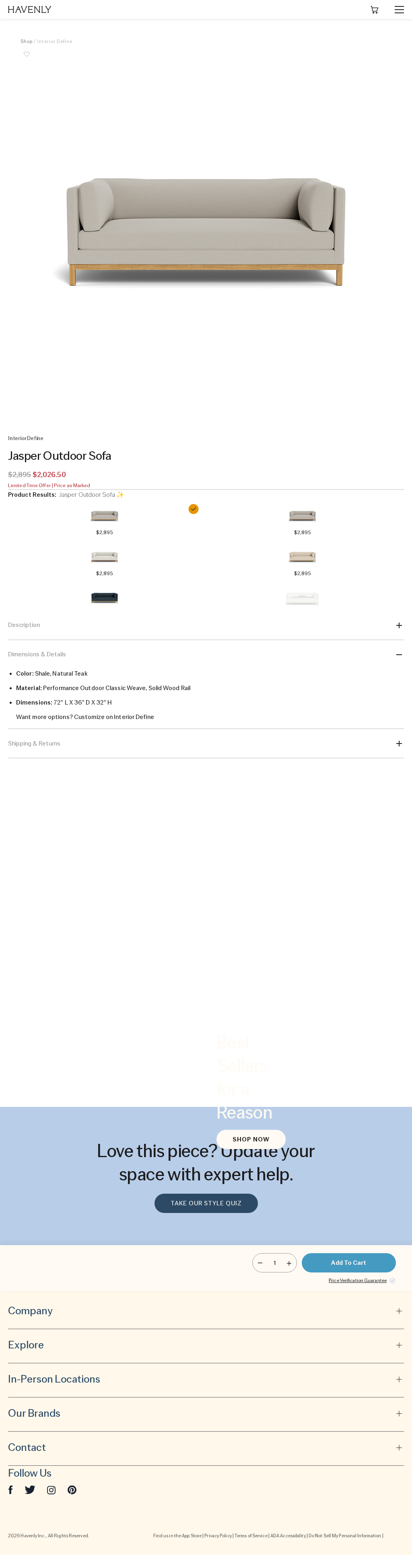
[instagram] (51, 1489)
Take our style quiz (206, 1203)
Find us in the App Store (177, 1536)
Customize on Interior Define (114, 717)
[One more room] (289, 1263)
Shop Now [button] (251, 1139)
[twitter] (30, 1489)
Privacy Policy (217, 1536)
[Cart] (375, 10)
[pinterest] (72, 1489)
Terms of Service (251, 1536)
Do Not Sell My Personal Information (345, 1536)
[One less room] (260, 1263)
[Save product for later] (27, 59)
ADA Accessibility (288, 1536)
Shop (27, 41)
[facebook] (10, 1489)
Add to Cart (348, 1262)
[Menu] (396, 10)
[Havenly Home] (30, 9)
